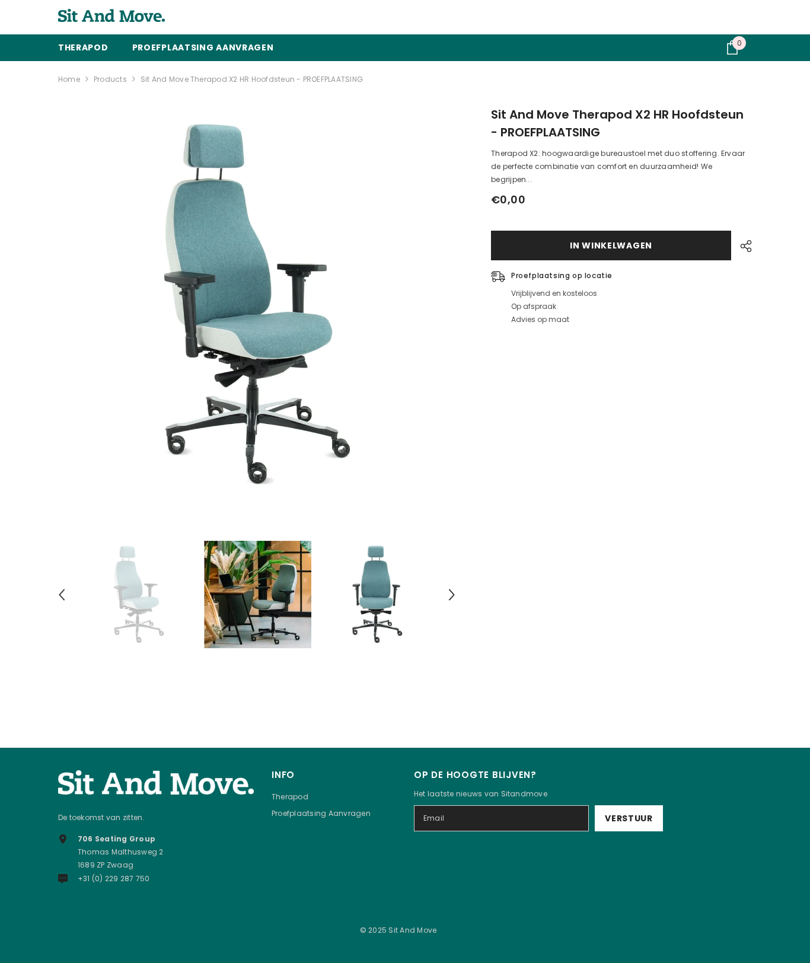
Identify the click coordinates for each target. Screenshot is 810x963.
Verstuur (629, 818)
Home (69, 79)
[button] (62, 595)
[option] (257, 304)
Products (110, 79)
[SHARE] (741, 246)
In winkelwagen (611, 245)
